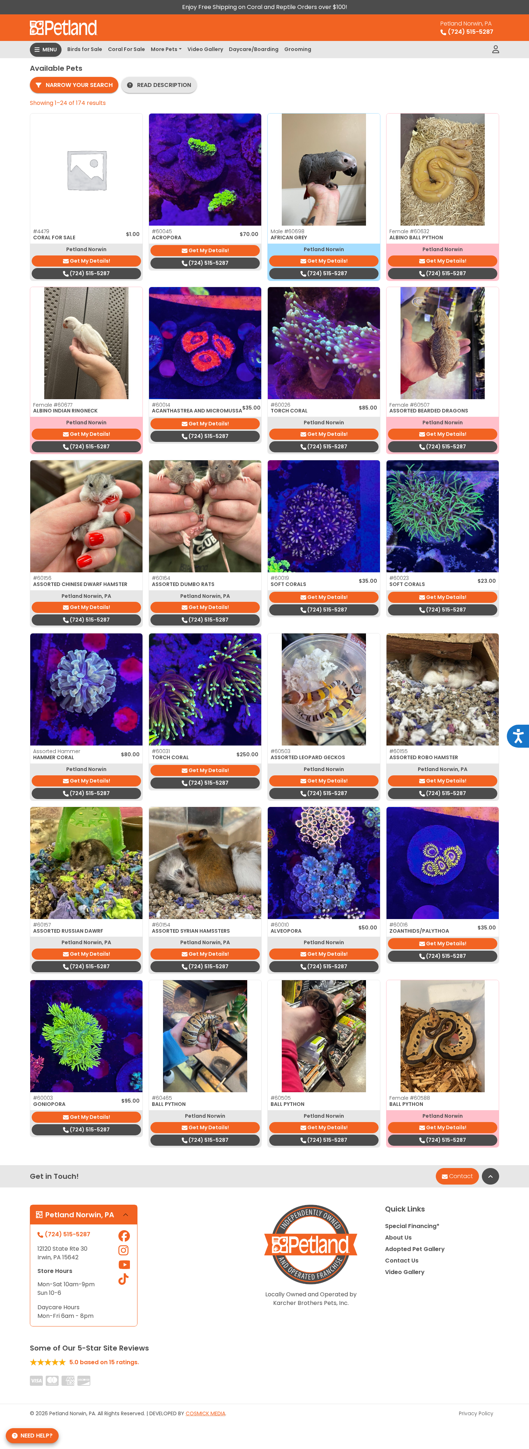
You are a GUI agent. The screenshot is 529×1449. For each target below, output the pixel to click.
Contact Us (402, 1260)
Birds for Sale (84, 49)
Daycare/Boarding (254, 49)
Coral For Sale (126, 49)
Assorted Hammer (56, 751)
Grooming (297, 49)
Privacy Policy (476, 1413)
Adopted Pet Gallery (415, 1249)
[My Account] (495, 49)
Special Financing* (412, 1226)
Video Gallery (205, 49)
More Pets (164, 49)
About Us (398, 1237)
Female (409, 231)
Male (287, 231)
